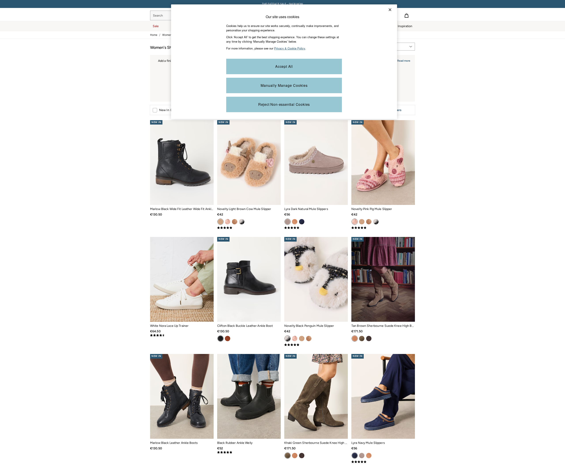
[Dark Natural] (287, 222)
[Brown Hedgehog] (234, 221)
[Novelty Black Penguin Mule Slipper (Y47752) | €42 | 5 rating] (316, 345)
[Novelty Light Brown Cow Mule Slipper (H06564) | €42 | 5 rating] (249, 228)
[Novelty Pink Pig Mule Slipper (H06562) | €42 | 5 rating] (383, 228)
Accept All (284, 66)
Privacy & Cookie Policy (289, 48)
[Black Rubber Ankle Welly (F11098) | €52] (249, 396)
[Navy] (301, 221)
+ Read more (402, 60)
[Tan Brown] (294, 221)
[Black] (220, 338)
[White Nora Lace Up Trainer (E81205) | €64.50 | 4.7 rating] (182, 335)
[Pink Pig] (227, 221)
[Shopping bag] (406, 15)
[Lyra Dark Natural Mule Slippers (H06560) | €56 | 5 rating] (316, 228)
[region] (284, 61)
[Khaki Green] (361, 338)
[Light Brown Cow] (220, 222)
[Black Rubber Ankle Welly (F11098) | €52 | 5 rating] (249, 452)
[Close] (390, 10)
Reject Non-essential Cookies (284, 104)
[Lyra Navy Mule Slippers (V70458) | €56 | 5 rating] (383, 462)
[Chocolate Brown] (368, 338)
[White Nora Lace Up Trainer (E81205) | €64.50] (182, 279)
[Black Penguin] (241, 221)
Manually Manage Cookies (284, 85)
